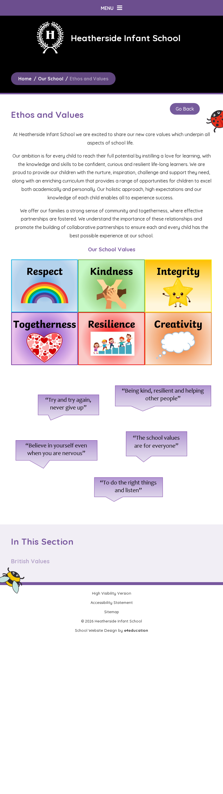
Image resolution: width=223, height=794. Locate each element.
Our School (50, 79)
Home (25, 79)
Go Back (185, 109)
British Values (30, 561)
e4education (136, 630)
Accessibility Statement (112, 602)
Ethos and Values (89, 79)
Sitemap (111, 611)
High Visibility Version (111, 593)
